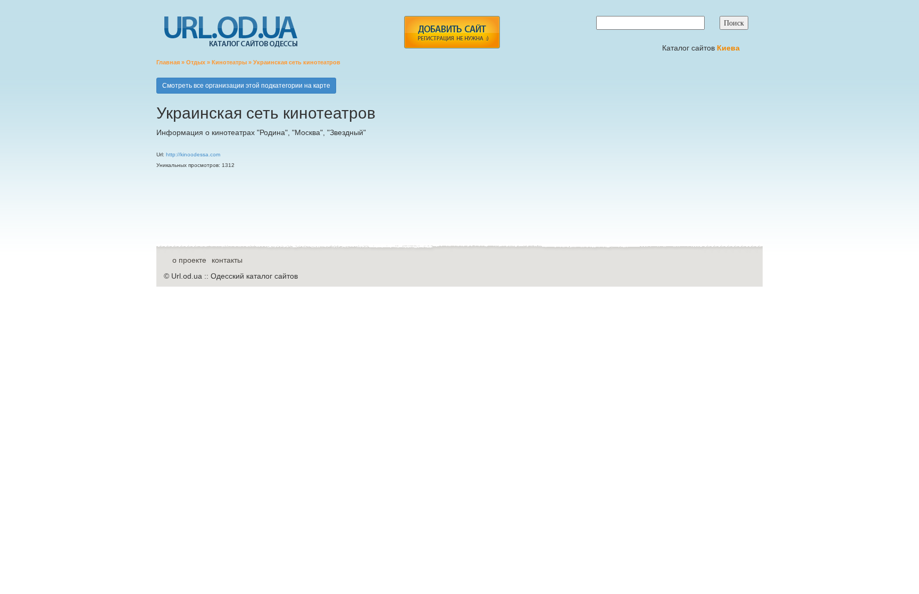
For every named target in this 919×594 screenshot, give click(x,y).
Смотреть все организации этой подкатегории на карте (246, 85)
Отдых (195, 62)
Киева (729, 48)
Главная (168, 62)
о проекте (189, 260)
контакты (227, 260)
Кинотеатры (229, 62)
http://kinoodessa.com (193, 154)
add (452, 32)
